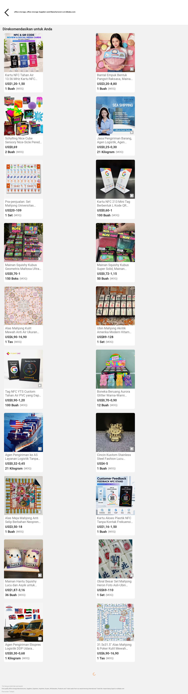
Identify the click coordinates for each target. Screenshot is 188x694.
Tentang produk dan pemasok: (12, 686)
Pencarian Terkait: (8, 691)
